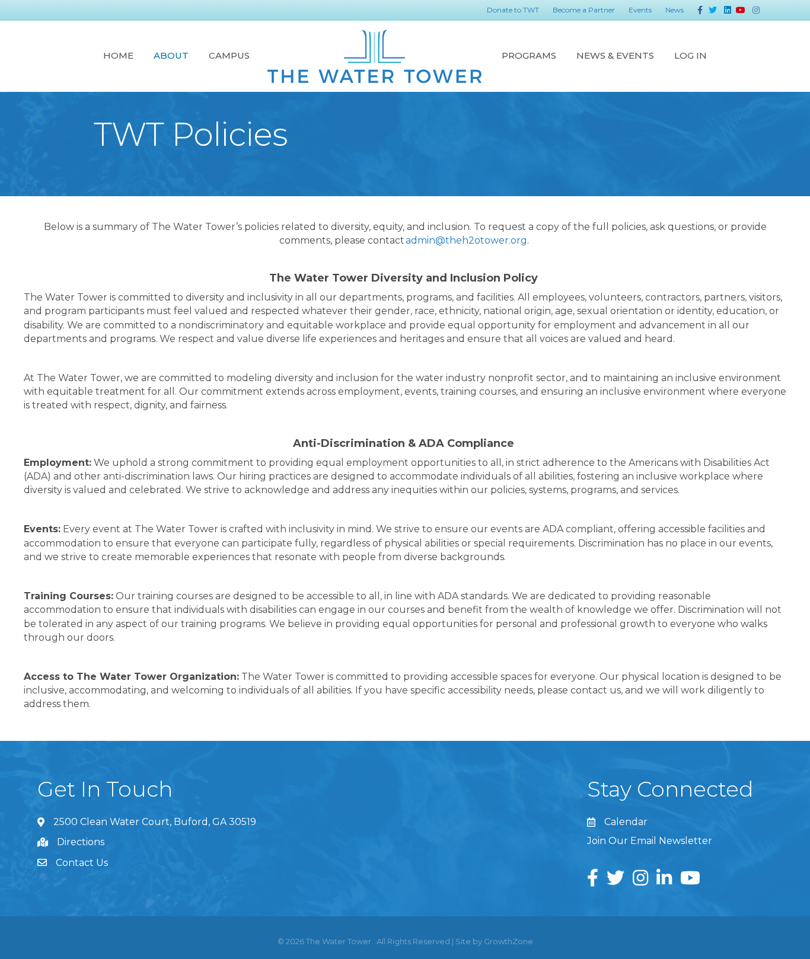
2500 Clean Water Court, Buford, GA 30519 (154, 821)
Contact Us (82, 862)
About (171, 55)
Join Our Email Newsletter (649, 840)
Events (640, 9)
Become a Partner (584, 9)
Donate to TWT (513, 9)
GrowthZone (508, 941)
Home (118, 55)
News (674, 9)
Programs (529, 55)
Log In (690, 55)
